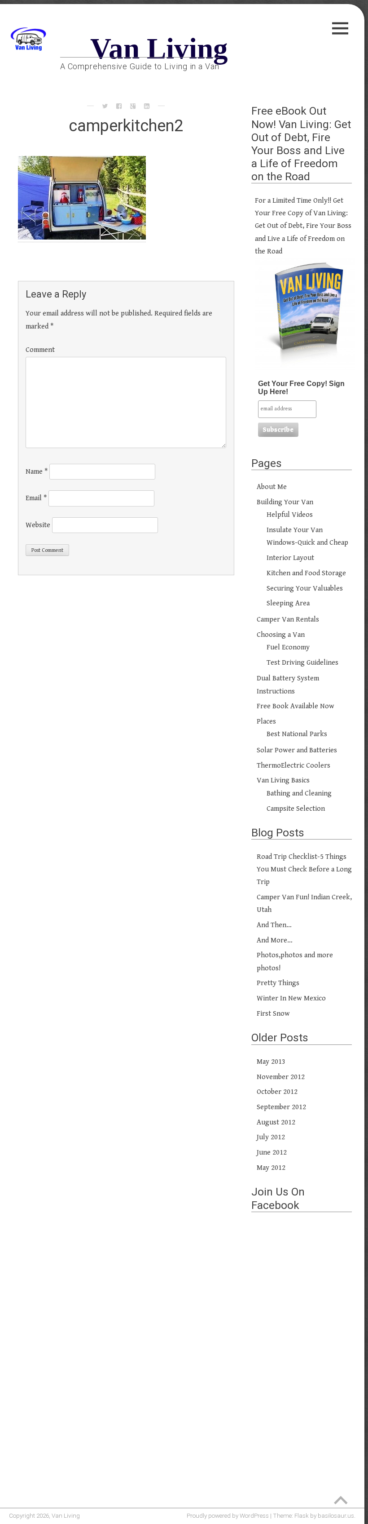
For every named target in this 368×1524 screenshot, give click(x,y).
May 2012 (271, 1168)
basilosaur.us (336, 1515)
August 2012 (276, 1122)
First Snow (273, 1013)
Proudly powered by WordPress (228, 1515)
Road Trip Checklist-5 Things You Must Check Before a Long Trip (304, 870)
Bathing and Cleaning (299, 793)
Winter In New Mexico (291, 998)
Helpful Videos (290, 515)
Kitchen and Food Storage (306, 573)
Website (38, 524)
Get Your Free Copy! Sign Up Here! (301, 387)
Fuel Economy (288, 647)
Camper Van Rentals (288, 619)
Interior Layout (290, 558)
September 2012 (281, 1107)
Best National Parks (297, 734)
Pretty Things (278, 983)
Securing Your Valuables (305, 588)
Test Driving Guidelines (302, 662)
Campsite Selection (296, 808)
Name (37, 471)
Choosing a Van (281, 635)
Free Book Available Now (295, 706)
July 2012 (271, 1137)
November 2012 (281, 1077)
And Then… (274, 925)
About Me (272, 487)
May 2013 (271, 1061)
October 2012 (277, 1092)
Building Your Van (285, 502)
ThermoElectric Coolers (293, 765)
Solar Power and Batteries (297, 750)
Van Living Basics (283, 780)
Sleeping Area (288, 603)
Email (36, 498)
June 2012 (272, 1152)
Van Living (159, 48)
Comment (40, 350)
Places (266, 721)
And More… (275, 940)
